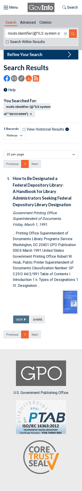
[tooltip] (67, 129)
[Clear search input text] (65, 33)
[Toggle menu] (11, 7)
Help (12, 90)
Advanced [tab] (28, 22)
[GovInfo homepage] (41, 7)
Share (37, 319)
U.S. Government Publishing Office (41, 393)
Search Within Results (27, 42)
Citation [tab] (45, 22)
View (19, 319)
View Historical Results (45, 129)
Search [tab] (10, 22)
